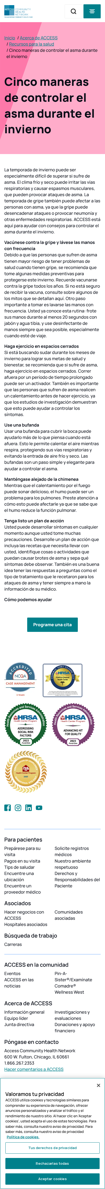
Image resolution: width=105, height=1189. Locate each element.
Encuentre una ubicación (19, 876)
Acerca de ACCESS (39, 38)
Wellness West (69, 992)
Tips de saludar (19, 867)
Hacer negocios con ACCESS (24, 915)
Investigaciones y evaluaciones (72, 1015)
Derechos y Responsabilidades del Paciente (77, 879)
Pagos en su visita (22, 861)
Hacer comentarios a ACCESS (34, 1069)
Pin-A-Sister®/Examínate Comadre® (73, 979)
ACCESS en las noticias (19, 983)
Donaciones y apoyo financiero (75, 1027)
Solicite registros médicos (72, 851)
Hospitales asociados (25, 924)
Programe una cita (52, 625)
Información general (24, 1012)
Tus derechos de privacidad (52, 1147)
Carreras (13, 944)
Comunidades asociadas (69, 915)
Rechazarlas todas (52, 1163)
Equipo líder (16, 1018)
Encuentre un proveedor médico (22, 889)
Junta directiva (19, 1024)
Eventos (12, 973)
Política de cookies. (23, 1137)
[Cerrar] (98, 1085)
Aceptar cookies (52, 1178)
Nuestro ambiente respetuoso (73, 864)
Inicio (9, 38)
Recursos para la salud (31, 44)
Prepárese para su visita (22, 851)
